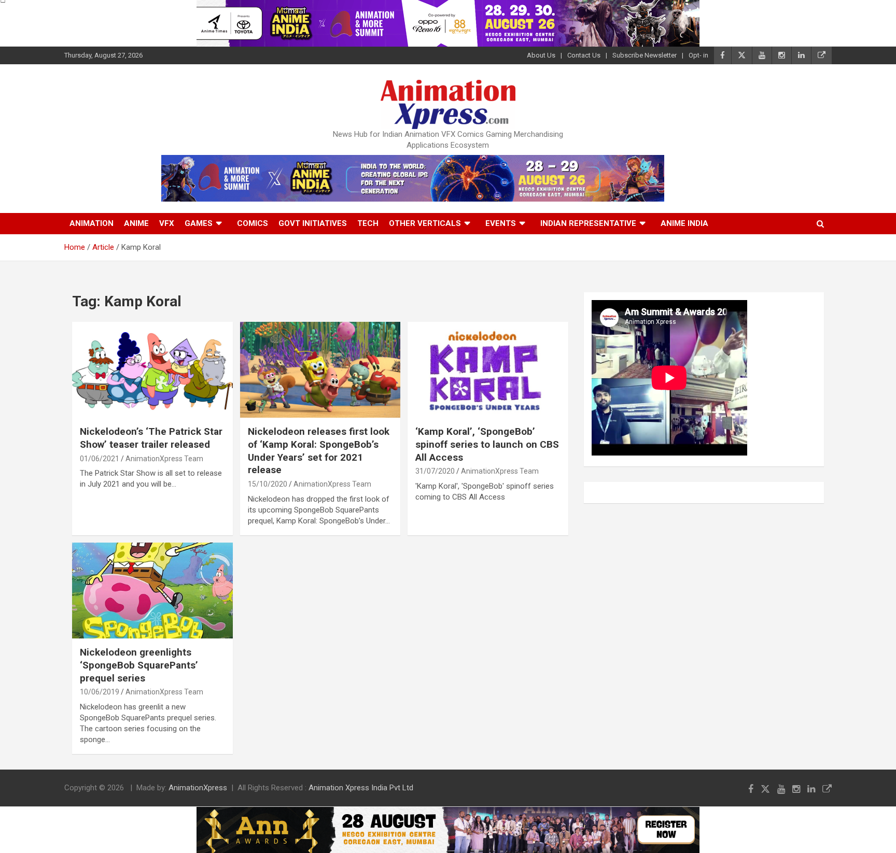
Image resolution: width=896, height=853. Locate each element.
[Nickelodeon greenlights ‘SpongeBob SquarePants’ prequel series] (152, 590)
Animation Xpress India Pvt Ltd (361, 787)
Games (199, 223)
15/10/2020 (267, 484)
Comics (252, 223)
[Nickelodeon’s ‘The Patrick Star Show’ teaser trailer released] (152, 369)
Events (500, 223)
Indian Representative (588, 223)
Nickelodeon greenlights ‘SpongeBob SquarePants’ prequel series (139, 665)
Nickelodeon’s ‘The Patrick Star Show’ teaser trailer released (151, 437)
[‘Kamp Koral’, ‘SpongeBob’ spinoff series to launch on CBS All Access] (487, 369)
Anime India (684, 223)
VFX (166, 223)
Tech (368, 223)
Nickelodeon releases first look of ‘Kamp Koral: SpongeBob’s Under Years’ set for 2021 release (318, 450)
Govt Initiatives (312, 223)
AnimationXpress (198, 787)
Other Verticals (425, 223)
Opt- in (698, 55)
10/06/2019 (99, 692)
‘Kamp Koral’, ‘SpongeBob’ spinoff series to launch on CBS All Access (487, 444)
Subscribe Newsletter (644, 55)
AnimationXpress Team (164, 458)
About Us (541, 55)
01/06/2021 (99, 458)
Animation (91, 223)
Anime (136, 223)
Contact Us (583, 55)
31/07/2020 (435, 471)
